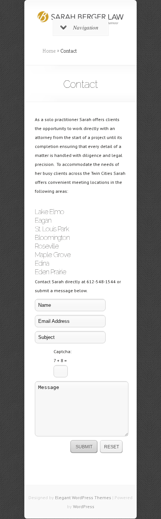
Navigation (85, 27)
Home (49, 50)
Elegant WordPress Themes (83, 497)
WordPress (83, 506)
